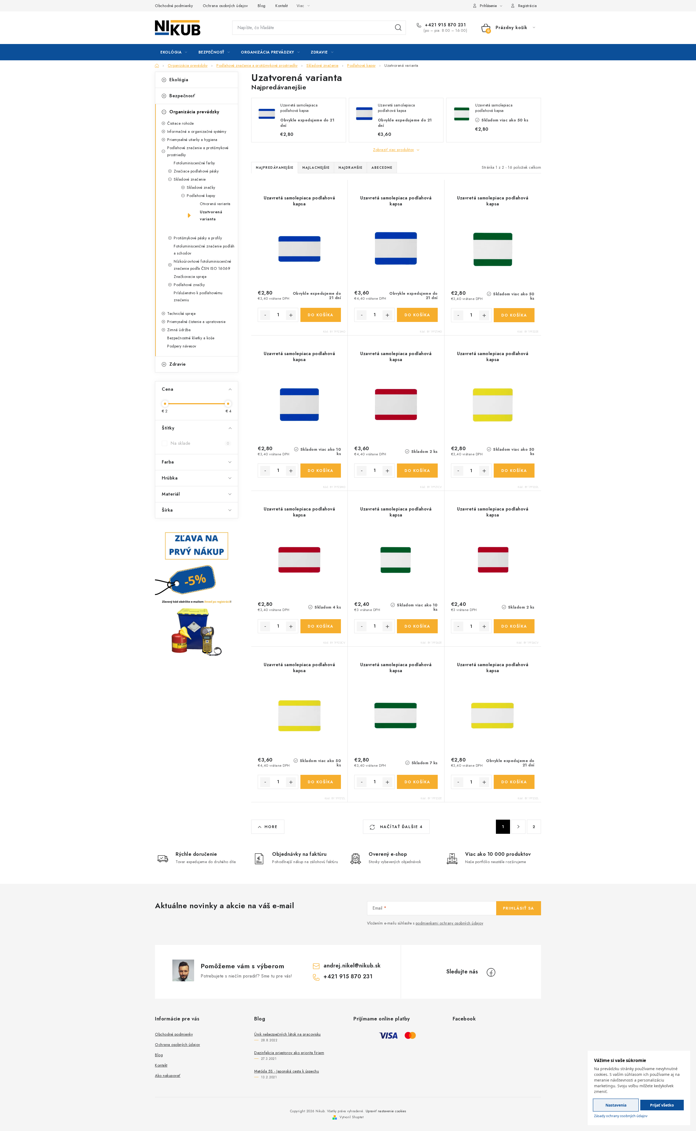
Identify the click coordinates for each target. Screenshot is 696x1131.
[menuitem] (174, 52)
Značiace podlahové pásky (196, 171)
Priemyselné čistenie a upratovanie (196, 321)
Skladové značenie (190, 179)
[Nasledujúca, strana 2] (518, 827)
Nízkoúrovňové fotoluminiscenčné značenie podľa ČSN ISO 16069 (202, 265)
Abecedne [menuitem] (381, 167)
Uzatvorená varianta (211, 215)
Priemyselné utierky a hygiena (192, 139)
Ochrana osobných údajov (225, 5)
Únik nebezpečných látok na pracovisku (287, 1034)
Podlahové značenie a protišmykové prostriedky (198, 151)
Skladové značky (201, 187)
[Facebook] (491, 972)
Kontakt (281, 5)
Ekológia (178, 80)
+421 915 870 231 (445, 25)
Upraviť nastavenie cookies (386, 1111)
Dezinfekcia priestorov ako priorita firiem (289, 1052)
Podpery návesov (181, 346)
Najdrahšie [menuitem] (350, 167)
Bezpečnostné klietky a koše (191, 338)
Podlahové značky (189, 284)
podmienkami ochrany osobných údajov (449, 923)
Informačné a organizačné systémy (196, 131)
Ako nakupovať (168, 1075)
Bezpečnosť (182, 96)
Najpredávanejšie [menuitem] (274, 167)
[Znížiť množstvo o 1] (265, 315)
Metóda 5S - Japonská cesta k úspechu (286, 1071)
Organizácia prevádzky (194, 112)
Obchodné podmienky (174, 5)
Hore (271, 826)
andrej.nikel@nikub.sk (352, 966)
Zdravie (177, 364)
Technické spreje (181, 313)
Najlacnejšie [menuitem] (316, 167)
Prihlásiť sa (518, 908)
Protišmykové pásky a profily (198, 238)
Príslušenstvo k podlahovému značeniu (198, 296)
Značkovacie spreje (190, 276)
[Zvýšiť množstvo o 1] (291, 315)
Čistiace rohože (180, 123)
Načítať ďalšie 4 (400, 826)
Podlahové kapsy (201, 195)
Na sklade (199, 443)
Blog (262, 5)
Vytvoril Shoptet (351, 1117)
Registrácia (527, 5)
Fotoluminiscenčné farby (194, 163)
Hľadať (398, 28)
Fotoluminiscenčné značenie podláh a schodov (204, 249)
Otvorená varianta (215, 203)
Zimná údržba (179, 330)
